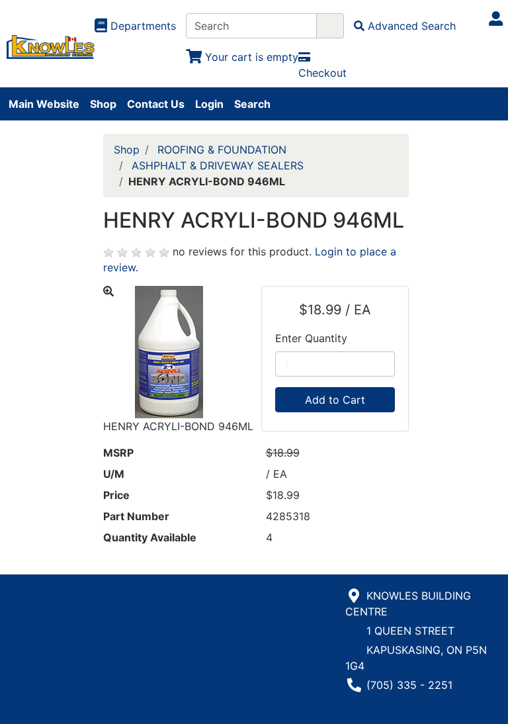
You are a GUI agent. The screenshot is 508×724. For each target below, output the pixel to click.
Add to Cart (335, 399)
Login (209, 104)
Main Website (44, 104)
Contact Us (156, 104)
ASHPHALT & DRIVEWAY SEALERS (218, 165)
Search (252, 104)
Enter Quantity (311, 338)
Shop (103, 104)
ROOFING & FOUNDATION (221, 149)
